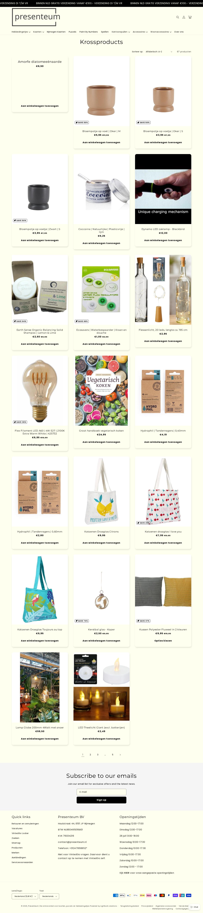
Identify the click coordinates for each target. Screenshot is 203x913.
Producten (17, 847)
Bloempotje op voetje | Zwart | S (39, 229)
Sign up (101, 799)
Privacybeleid (147, 906)
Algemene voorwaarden (166, 906)
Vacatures (17, 828)
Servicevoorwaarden (22, 862)
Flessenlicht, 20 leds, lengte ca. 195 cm (163, 330)
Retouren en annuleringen (25, 823)
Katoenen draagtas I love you (163, 531)
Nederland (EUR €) (24, 896)
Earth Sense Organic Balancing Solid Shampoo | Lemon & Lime (40, 331)
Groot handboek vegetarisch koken (101, 430)
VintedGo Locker (20, 833)
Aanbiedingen (19, 857)
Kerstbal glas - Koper (101, 629)
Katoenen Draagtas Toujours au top (39, 629)
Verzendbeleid (185, 906)
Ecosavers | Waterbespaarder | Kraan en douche (101, 331)
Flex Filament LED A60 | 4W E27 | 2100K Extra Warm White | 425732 (40, 432)
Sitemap (16, 843)
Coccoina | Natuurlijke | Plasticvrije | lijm (101, 230)
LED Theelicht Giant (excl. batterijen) (101, 727)
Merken (15, 852)
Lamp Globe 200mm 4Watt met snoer (40, 727)
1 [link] (82, 754)
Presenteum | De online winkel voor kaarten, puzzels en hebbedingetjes (58, 906)
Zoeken (15, 838)
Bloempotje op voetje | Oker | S (163, 131)
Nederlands (48, 896)
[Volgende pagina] (120, 755)
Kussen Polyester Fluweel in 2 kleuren (163, 629)
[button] (21, 32)
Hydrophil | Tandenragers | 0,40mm (163, 430)
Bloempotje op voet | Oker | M (101, 131)
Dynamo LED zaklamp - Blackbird (163, 229)
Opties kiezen (163, 640)
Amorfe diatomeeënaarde (40, 62)
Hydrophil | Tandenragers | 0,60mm (39, 531)
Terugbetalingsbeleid (129, 906)
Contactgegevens (183, 909)
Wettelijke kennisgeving (162, 909)
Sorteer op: (137, 51)
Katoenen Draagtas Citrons (101, 531)
